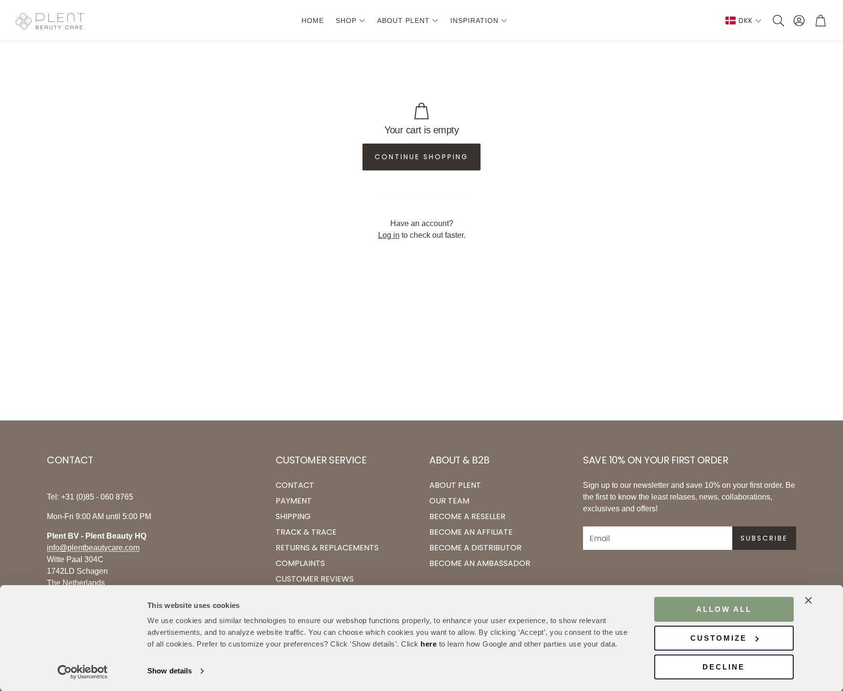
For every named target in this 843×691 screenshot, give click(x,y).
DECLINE (723, 667)
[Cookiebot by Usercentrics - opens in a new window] (82, 672)
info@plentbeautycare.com (93, 548)
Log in (389, 235)
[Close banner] (808, 600)
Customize (718, 638)
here (429, 644)
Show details (169, 671)
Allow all (724, 609)
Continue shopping (421, 157)
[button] (777, 20)
